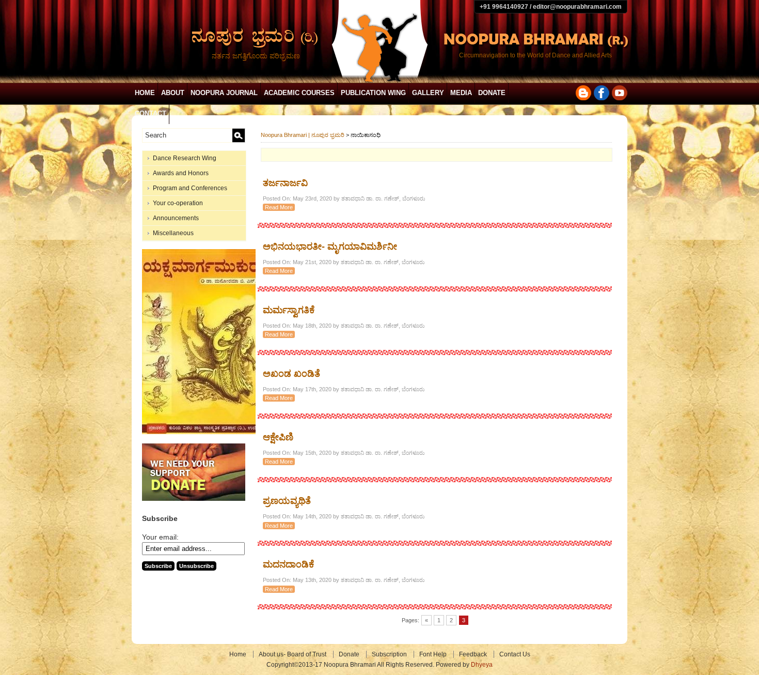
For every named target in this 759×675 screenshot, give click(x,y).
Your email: (160, 537)
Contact (150, 113)
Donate (491, 93)
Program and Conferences (190, 188)
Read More (279, 207)
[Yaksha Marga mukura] (201, 432)
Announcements (176, 218)
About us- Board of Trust (292, 654)
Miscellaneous (173, 233)
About (172, 93)
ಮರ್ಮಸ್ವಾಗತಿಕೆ (288, 310)
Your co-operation (178, 203)
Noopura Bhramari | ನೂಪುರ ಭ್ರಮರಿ (302, 135)
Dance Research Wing (184, 158)
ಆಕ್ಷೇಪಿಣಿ (278, 437)
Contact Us (514, 654)
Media (461, 93)
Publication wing (373, 93)
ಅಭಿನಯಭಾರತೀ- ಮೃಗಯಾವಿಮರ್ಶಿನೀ (330, 246)
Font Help (433, 654)
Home (145, 93)
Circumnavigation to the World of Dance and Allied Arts (535, 55)
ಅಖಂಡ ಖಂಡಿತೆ (291, 374)
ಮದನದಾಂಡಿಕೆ (288, 564)
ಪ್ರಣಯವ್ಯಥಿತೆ (287, 501)
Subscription (389, 654)
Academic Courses (299, 93)
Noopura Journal (224, 93)
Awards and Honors (181, 173)
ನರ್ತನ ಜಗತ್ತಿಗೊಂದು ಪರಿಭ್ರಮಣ (256, 56)
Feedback (473, 654)
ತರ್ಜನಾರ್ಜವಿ (285, 183)
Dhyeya (482, 664)
